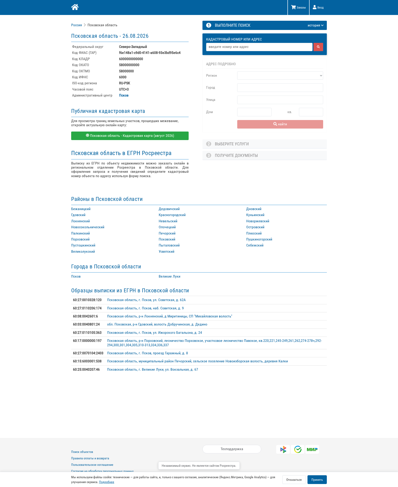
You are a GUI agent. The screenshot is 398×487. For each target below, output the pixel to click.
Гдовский (78, 215)
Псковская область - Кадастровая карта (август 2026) (131, 135)
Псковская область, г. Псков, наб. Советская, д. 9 (145, 308)
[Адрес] (259, 47)
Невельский (168, 221)
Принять (317, 479)
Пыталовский (169, 245)
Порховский (80, 239)
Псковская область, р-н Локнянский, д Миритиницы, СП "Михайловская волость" (169, 316)
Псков (124, 95)
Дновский (253, 209)
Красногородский (172, 215)
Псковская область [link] (102, 25)
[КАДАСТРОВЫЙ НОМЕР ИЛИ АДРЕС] (265, 35)
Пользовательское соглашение (92, 464)
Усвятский (166, 251)
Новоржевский (257, 221)
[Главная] (74, 8)
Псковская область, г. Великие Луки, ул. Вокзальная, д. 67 (152, 369)
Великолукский (83, 251)
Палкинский (80, 233)
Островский (255, 227)
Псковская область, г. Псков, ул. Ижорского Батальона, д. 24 (154, 332)
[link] (77, 25)
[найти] (318, 47)
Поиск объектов (82, 452)
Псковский (167, 239)
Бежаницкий (81, 209)
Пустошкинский (83, 245)
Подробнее (106, 482)
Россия (76, 25)
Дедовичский (169, 209)
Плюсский (254, 233)
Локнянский (80, 221)
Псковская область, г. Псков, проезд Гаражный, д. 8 (147, 353)
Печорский (167, 233)
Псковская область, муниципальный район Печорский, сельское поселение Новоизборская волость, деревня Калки (197, 361)
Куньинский (255, 215)
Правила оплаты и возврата (90, 458)
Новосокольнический (87, 227)
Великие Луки (169, 276)
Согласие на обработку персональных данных (102, 471)
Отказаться (294, 479)
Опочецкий (167, 227)
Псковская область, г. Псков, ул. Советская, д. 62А (146, 300)
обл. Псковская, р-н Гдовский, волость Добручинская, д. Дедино (157, 324)
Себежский (254, 245)
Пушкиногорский (259, 239)
